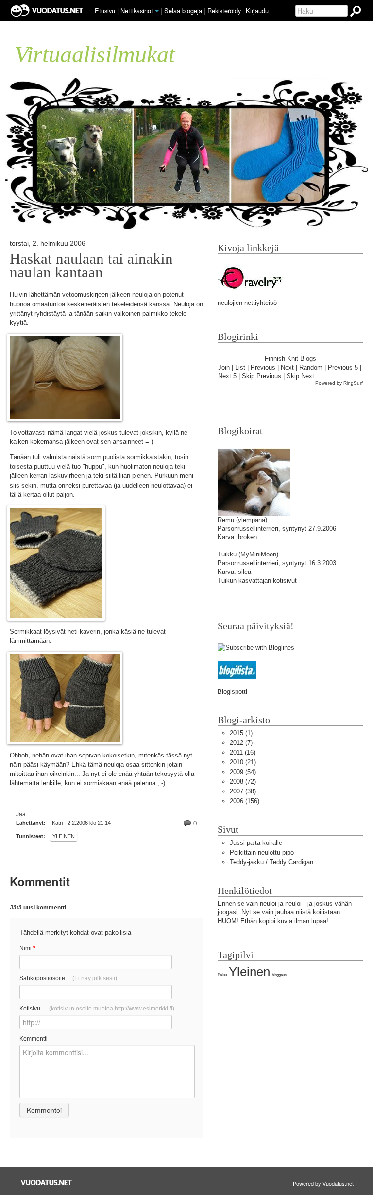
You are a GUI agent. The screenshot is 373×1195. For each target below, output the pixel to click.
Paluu (222, 975)
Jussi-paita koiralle (256, 842)
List (240, 367)
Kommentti (33, 1039)
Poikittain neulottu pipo (262, 852)
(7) (241, 742)
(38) (243, 791)
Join (224, 367)
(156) (244, 801)
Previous (263, 367)
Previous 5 (343, 367)
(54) (243, 771)
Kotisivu (96, 1008)
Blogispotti (232, 691)
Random (310, 367)
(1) (241, 733)
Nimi (27, 948)
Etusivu (105, 10)
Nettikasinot (136, 10)
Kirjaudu (257, 10)
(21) (243, 762)
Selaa (183, 10)
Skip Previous (261, 376)
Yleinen (63, 836)
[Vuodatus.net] (46, 1182)
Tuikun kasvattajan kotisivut (257, 580)
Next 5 (227, 376)
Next (287, 367)
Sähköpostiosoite (68, 978)
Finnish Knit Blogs (290, 358)
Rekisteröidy (224, 10)
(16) (242, 752)
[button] (157, 11)
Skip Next (300, 376)
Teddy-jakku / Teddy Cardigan (271, 862)
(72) (243, 781)
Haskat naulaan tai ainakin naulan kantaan (91, 265)
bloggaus (279, 975)
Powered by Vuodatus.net (323, 1183)
